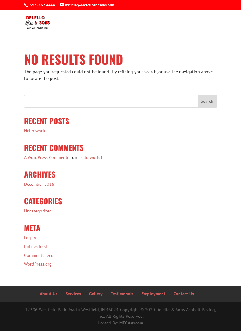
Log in (30, 237)
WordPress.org (38, 264)
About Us (48, 293)
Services (73, 293)
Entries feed (35, 246)
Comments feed (39, 255)
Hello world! (36, 131)
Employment (153, 293)
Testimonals (122, 293)
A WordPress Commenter (47, 157)
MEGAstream (131, 323)
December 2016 (39, 184)
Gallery (96, 293)
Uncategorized (38, 211)
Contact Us (184, 293)
